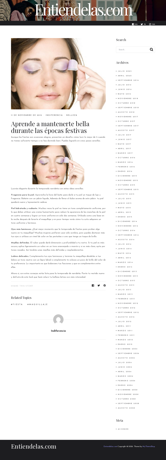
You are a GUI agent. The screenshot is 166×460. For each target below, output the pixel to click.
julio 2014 (125, 244)
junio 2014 (125, 249)
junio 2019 (125, 89)
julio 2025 (125, 71)
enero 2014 (125, 267)
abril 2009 (125, 371)
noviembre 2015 (128, 180)
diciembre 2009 (128, 349)
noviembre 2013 (128, 276)
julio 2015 (125, 199)
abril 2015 (124, 212)
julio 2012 (125, 321)
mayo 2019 (124, 94)
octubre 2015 (126, 185)
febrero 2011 (126, 335)
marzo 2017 (125, 153)
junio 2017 (125, 139)
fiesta (18, 304)
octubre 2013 (126, 280)
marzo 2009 (125, 376)
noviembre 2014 (128, 226)
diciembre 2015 (127, 176)
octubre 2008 (127, 399)
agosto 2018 (126, 112)
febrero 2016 (126, 167)
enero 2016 (125, 171)
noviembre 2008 (128, 394)
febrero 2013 (126, 299)
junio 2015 (125, 203)
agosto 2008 (126, 408)
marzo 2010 (125, 340)
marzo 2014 (125, 262)
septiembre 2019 (128, 80)
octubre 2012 (127, 308)
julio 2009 (125, 362)
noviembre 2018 (128, 98)
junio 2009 (125, 367)
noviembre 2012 (128, 303)
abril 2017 (124, 148)
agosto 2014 (126, 239)
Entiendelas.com (33, 446)
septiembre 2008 (128, 403)
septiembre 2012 (128, 312)
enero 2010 (125, 344)
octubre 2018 (126, 103)
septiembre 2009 (128, 353)
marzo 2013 (125, 294)
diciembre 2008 (128, 390)
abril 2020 (125, 76)
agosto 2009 (126, 358)
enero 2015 (125, 217)
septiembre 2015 (128, 189)
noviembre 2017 (128, 117)
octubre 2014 (126, 230)
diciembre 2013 (127, 271)
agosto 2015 (126, 194)
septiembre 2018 (128, 107)
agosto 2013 (126, 285)
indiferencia (54, 115)
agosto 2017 (126, 130)
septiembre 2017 (128, 126)
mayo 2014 (124, 253)
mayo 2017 (124, 144)
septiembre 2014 (128, 235)
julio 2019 (125, 85)
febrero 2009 (126, 381)
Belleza (71, 115)
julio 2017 (125, 135)
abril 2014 (124, 258)
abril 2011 (124, 326)
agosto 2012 (126, 317)
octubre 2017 (126, 121)
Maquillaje (38, 304)
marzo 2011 (125, 331)
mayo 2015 (124, 208)
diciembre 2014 (127, 221)
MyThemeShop (149, 447)
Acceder (123, 429)
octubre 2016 (126, 158)
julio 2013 (125, 290)
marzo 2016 (125, 162)
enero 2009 (125, 385)
